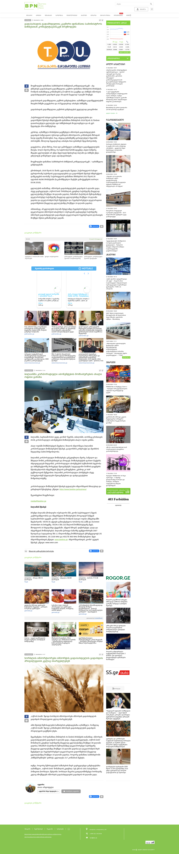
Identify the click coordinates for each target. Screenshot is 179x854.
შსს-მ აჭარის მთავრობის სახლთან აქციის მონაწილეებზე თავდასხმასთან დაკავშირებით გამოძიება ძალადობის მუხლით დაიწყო (64, 357)
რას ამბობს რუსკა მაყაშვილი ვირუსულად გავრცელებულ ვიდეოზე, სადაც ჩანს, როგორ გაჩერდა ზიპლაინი (35, 329)
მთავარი (27, 829)
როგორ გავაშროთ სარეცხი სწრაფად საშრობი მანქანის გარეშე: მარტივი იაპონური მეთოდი (116, 602)
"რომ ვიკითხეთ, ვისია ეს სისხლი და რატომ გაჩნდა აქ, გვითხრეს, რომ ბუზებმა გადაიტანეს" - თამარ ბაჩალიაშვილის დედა (64, 329)
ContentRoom (98, 618)
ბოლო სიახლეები (115, 64)
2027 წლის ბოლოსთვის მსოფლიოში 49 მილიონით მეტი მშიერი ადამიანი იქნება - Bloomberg (116, 316)
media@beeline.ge (38, 501)
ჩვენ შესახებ (38, 829)
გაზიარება (95, 226)
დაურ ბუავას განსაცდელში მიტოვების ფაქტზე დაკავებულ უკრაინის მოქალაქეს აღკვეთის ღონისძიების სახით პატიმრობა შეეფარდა (90, 330)
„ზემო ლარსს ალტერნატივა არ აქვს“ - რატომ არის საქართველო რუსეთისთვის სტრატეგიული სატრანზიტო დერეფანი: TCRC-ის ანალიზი (116, 284)
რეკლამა (50, 829)
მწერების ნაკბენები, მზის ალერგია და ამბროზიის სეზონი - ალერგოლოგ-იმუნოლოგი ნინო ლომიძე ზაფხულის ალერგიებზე (64, 641)
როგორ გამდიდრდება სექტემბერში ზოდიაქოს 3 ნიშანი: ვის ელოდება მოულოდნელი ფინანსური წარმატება (116, 655)
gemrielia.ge (28, 611)
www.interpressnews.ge (32, 363)
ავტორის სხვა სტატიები (48, 791)
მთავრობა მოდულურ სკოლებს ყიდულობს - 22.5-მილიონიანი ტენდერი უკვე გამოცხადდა (116, 213)
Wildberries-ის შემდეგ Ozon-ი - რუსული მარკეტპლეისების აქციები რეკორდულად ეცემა (116, 389)
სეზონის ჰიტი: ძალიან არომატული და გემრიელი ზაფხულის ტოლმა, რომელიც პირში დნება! (62, 607)
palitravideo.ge (29, 334)
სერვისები (60, 829)
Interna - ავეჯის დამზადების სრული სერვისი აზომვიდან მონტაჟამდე (34, 639)
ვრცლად (125, 357)
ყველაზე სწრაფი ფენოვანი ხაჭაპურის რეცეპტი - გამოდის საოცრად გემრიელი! (35, 606)
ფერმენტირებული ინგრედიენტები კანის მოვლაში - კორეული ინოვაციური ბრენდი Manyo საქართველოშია (91, 640)
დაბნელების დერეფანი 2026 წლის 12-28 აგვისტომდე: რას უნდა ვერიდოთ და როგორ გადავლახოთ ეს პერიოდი (117, 769)
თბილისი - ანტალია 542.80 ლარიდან (62, 578)
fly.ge (26, 582)
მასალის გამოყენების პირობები (41, 551)
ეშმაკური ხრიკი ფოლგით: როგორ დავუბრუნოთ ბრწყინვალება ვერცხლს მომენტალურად (116, 628)
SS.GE (28, 239)
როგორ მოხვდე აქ (95, 239)
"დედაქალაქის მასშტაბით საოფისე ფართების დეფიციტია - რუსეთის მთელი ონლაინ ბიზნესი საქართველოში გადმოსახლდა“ (116, 246)
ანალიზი (111, 254)
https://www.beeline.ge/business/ (72, 489)
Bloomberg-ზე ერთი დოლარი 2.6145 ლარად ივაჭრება (116, 108)
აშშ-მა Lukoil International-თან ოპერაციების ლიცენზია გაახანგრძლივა (116, 449)
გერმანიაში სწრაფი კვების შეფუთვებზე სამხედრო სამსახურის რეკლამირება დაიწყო (116, 420)
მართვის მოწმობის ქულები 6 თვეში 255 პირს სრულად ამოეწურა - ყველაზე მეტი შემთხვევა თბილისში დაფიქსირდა (116, 148)
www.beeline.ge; (61, 540)
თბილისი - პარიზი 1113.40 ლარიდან (88, 578)
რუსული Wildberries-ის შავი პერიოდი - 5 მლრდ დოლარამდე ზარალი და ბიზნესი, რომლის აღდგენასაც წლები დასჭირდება (116, 480)
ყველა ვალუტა (124, 52)
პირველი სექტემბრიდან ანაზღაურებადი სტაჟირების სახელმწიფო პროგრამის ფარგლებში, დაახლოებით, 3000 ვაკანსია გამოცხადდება (36, 357)
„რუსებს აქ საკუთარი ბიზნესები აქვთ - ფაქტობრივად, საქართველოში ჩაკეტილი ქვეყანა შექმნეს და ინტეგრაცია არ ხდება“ (116, 181)
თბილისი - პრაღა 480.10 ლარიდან (33, 578)
